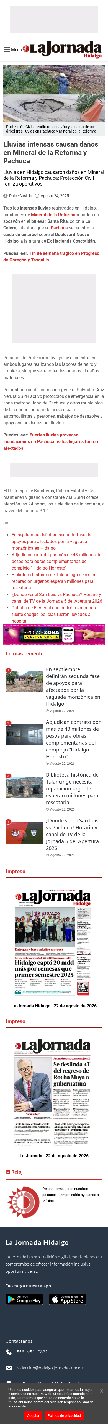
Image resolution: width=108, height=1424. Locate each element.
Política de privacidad (64, 1416)
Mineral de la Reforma (53, 214)
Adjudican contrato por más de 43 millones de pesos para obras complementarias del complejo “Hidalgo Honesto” (56, 561)
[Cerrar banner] (101, 1391)
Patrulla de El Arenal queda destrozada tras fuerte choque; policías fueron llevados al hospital (54, 614)
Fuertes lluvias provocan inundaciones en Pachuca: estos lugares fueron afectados (50, 441)
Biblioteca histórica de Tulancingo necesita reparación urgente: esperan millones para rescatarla (53, 581)
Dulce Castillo (20, 196)
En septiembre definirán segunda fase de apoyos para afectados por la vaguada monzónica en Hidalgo (51, 541)
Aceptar (33, 1416)
